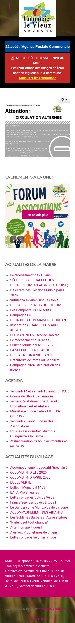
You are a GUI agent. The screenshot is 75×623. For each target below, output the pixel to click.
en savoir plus (37, 214)
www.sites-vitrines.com (53, 609)
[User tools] (64, 100)
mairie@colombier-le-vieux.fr (28, 566)
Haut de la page (37, 619)
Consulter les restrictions (37, 78)
